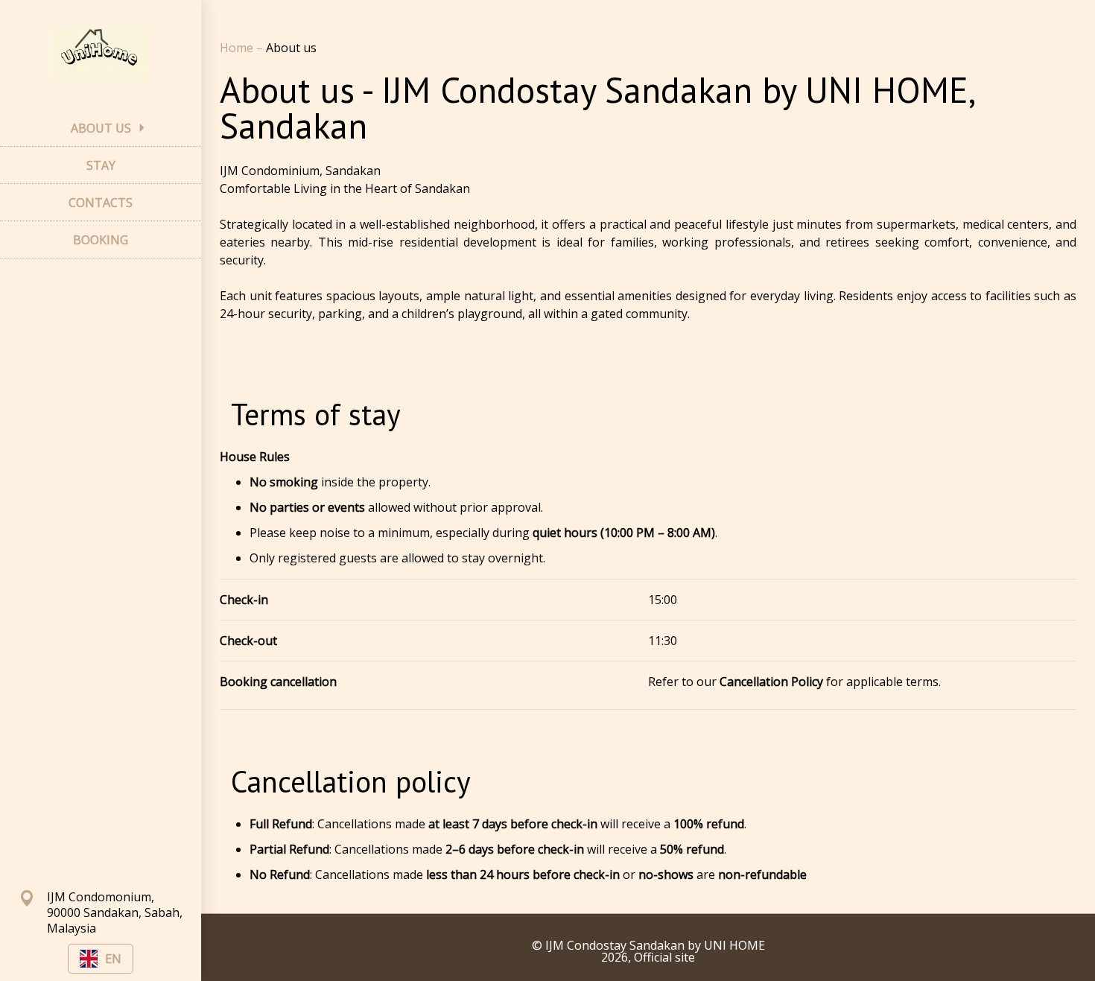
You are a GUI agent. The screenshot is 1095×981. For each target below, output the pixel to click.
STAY (100, 165)
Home (238, 47)
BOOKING (100, 240)
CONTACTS (101, 202)
